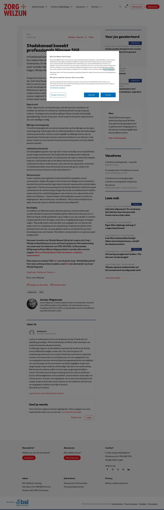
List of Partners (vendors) (57, 88)
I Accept (108, 95)
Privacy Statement (109, 69)
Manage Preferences (58, 95)
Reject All (91, 95)
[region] (83, 76)
